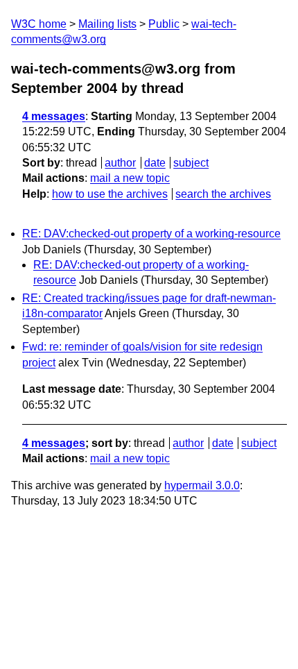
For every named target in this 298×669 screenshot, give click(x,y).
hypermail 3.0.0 (202, 485)
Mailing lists (107, 24)
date (155, 163)
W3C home (39, 24)
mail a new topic (130, 178)
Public (163, 24)
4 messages (53, 116)
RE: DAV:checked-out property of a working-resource (151, 233)
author (120, 163)
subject (191, 163)
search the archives (223, 194)
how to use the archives (110, 194)
